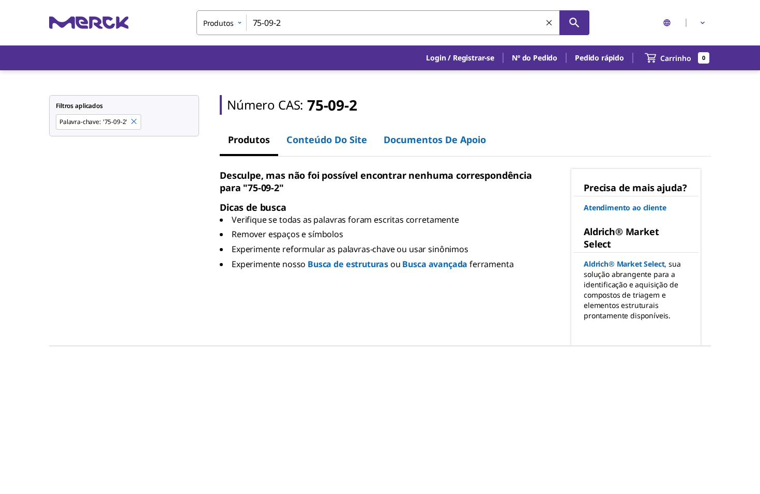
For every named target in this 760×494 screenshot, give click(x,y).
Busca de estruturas (348, 264)
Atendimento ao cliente (625, 207)
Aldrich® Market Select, (625, 264)
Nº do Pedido (534, 58)
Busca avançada (434, 264)
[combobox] (392, 22)
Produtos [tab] (249, 139)
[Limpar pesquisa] (549, 23)
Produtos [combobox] (218, 23)
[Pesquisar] (574, 22)
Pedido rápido (599, 58)
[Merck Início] (89, 22)
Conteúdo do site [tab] (326, 139)
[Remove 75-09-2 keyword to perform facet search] (134, 122)
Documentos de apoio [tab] (435, 139)
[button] (460, 58)
